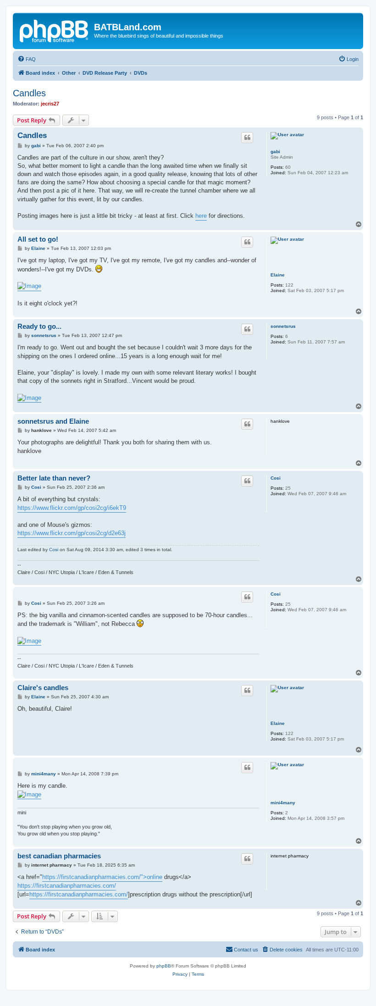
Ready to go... (39, 326)
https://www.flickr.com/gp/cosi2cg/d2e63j (71, 533)
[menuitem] (26, 59)
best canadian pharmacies (59, 856)
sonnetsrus (283, 326)
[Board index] (54, 29)
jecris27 (50, 103)
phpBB (163, 965)
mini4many (283, 802)
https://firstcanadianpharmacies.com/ (66, 885)
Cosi (276, 478)
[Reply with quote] (247, 137)
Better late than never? (53, 478)
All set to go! (37, 239)
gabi (275, 151)
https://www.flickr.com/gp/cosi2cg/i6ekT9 (71, 507)
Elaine (278, 274)
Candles (29, 93)
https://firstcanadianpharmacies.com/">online (102, 876)
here (201, 215)
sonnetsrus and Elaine (53, 421)
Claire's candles (42, 687)
